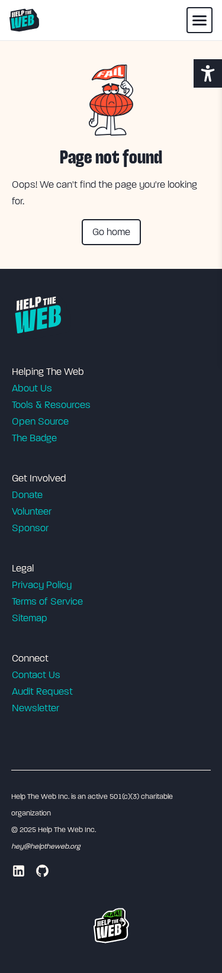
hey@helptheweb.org (46, 846)
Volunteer (32, 511)
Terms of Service (47, 601)
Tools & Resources (51, 404)
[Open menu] (199, 20)
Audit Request (42, 691)
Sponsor (30, 528)
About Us (32, 388)
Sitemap (29, 618)
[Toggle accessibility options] (208, 73)
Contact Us (36, 674)
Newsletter (35, 708)
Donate (27, 494)
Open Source (40, 421)
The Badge (34, 438)
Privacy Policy (42, 584)
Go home (111, 231)
